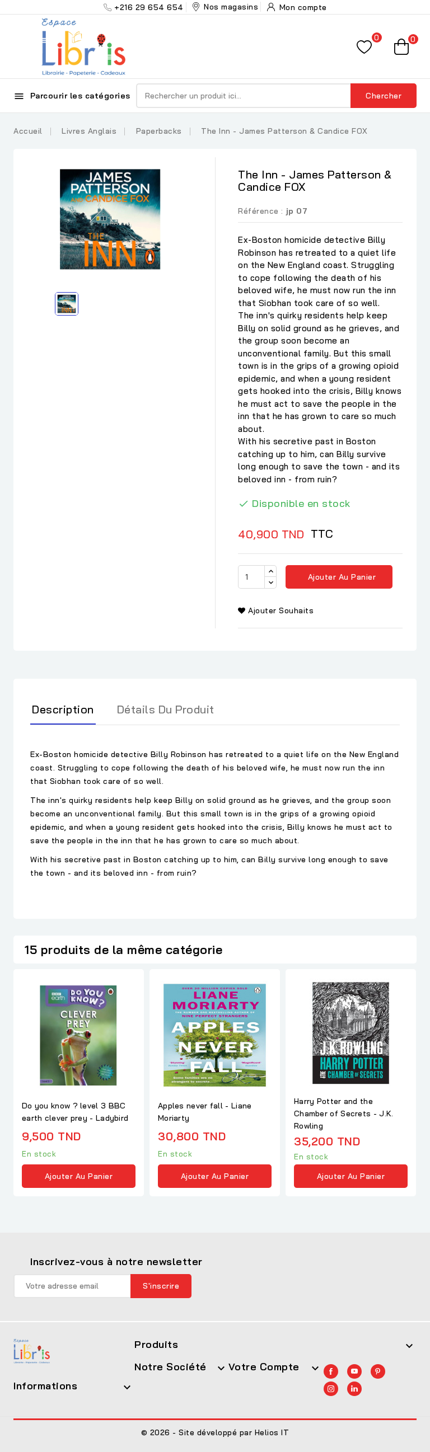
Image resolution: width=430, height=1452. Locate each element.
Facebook (331, 1371)
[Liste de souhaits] (364, 46)
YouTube (354, 1371)
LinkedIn (354, 1388)
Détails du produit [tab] (165, 709)
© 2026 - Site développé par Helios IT (215, 1432)
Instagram (331, 1388)
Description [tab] (63, 709)
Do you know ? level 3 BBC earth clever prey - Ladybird (75, 1112)
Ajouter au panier (340, 577)
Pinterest (378, 1371)
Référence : (260, 211)
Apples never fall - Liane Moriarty (205, 1112)
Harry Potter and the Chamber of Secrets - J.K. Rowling (344, 1113)
